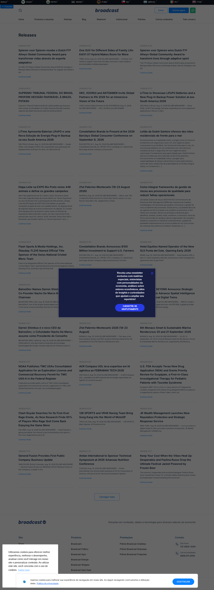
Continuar (183, 581)
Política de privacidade (48, 583)
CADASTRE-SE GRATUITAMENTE (130, 307)
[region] (107, 581)
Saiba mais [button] (24, 570)
